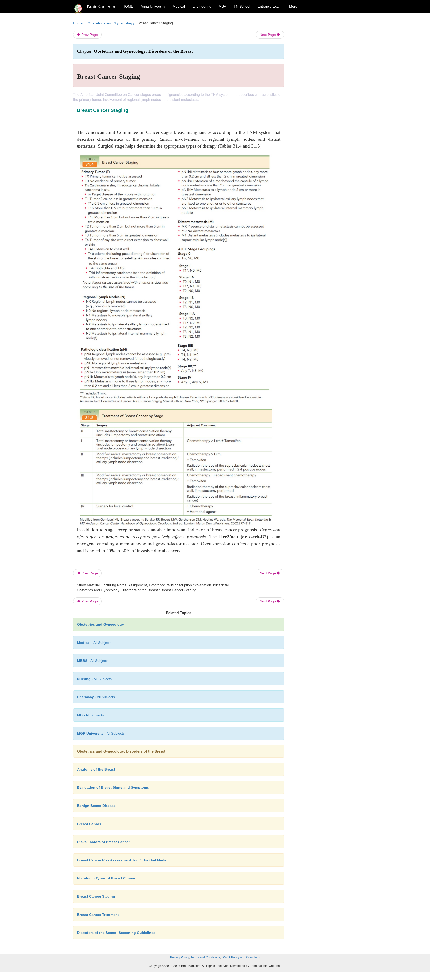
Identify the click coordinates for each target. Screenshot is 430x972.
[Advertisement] (324, 95)
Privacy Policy (179, 957)
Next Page (268, 35)
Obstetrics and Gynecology (111, 23)
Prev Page (89, 35)
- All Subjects (94, 643)
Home (78, 23)
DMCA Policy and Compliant (241, 957)
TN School (242, 6)
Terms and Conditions (205, 957)
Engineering (201, 6)
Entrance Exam (270, 6)
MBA (222, 6)
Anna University (153, 6)
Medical (179, 6)
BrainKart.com (101, 6)
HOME (128, 6)
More (293, 6)
